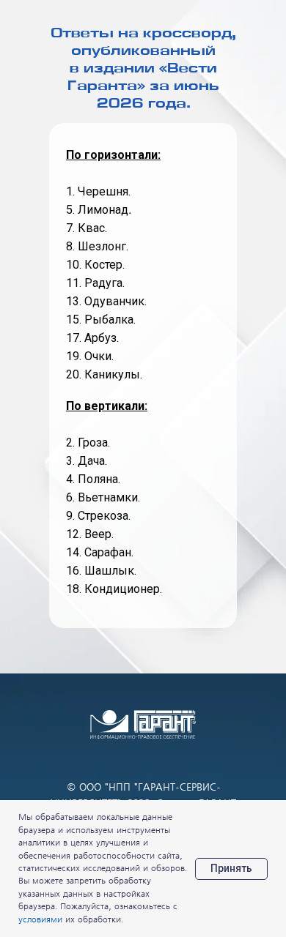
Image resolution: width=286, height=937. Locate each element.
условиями (40, 920)
